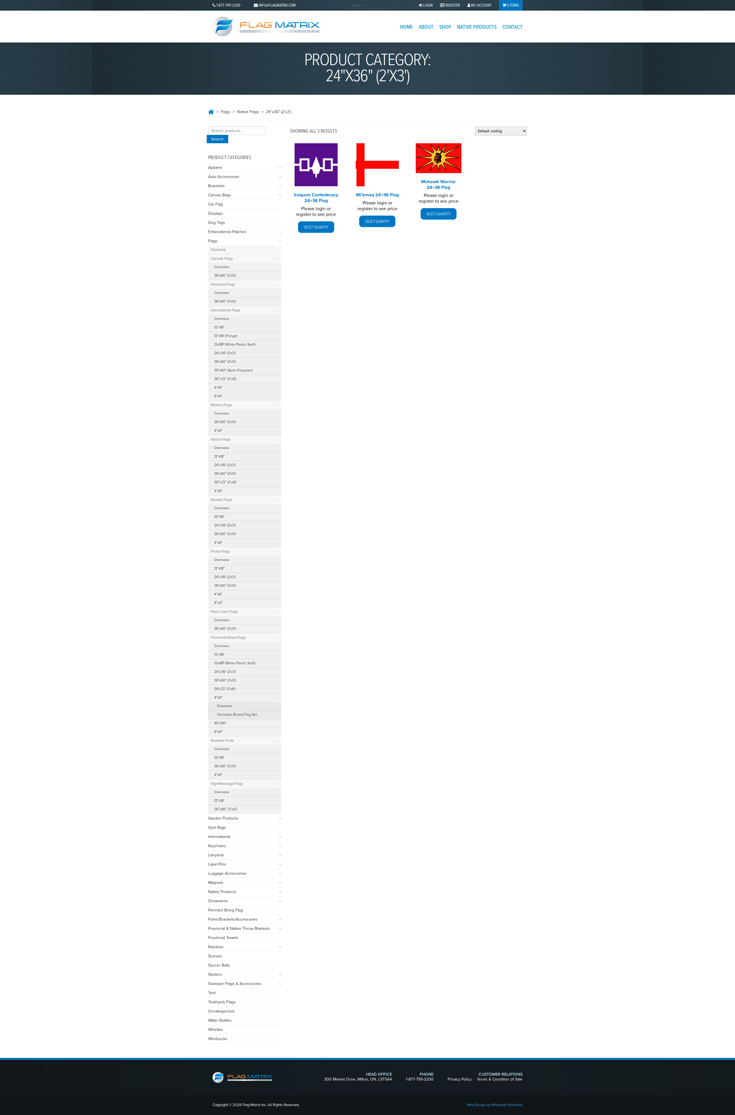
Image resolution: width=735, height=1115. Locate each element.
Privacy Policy (460, 1079)
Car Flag (215, 204)
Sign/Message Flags (227, 783)
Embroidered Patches (227, 231)
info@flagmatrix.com (277, 5)
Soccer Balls (219, 965)
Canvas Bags (219, 195)
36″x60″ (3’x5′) (225, 809)
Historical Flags (223, 284)
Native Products (477, 27)
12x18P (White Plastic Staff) (235, 344)
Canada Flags (222, 258)
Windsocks (217, 1038)
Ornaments (218, 901)
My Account (481, 5)
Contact (512, 27)
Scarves (215, 956)
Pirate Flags (220, 551)
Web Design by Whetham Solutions (495, 1105)
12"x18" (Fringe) (225, 336)
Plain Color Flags (224, 611)
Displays (215, 213)
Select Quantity (316, 227)
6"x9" (218, 396)
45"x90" (220, 723)
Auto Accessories (223, 176)
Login (427, 5)
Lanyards (216, 855)
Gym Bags (217, 827)
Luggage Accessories (227, 873)
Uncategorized (221, 1011)
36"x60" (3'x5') (225, 276)
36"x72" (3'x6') (224, 689)
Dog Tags (216, 222)
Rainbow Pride (222, 740)
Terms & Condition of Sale (500, 1079)
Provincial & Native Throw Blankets (239, 928)
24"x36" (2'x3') (225, 353)
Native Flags (248, 111)
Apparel (215, 167)
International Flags (225, 310)
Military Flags (221, 405)
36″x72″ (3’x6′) (225, 379)
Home (406, 27)
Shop (445, 27)
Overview (218, 249)
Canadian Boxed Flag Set (237, 715)
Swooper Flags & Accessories (234, 983)
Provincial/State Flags (228, 637)
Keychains (217, 845)
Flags (225, 111)
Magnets (215, 882)
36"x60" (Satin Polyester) (233, 370)
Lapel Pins (217, 864)
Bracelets (216, 185)
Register (452, 5)
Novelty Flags (221, 500)
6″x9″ (218, 603)
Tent (212, 992)
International (219, 836)
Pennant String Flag (225, 910)
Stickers (215, 974)
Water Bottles (220, 1020)
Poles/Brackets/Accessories (233, 919)
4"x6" (218, 388)
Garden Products (223, 818)
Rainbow (215, 946)
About (426, 27)
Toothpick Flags (222, 1002)
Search (217, 139)
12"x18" (219, 327)
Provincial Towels (223, 937)
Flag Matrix (266, 26)
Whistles (215, 1029)
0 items (512, 5)
